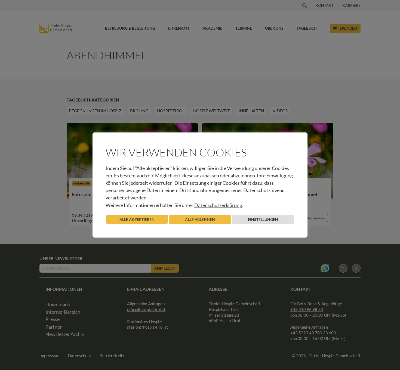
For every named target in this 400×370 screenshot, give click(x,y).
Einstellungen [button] (263, 219)
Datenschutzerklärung (218, 205)
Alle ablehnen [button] (200, 219)
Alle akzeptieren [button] (137, 219)
